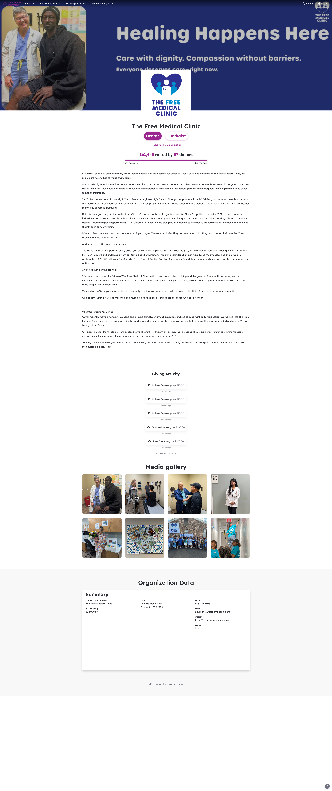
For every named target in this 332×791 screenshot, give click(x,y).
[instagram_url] (199, 628)
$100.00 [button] (180, 427)
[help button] (327, 786)
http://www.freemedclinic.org (212, 619)
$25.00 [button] (180, 385)
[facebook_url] (196, 628)
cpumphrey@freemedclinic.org (212, 611)
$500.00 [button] (179, 441)
